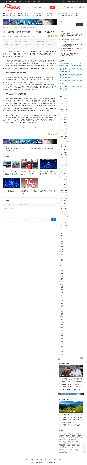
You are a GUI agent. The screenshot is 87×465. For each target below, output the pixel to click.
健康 (72, 15)
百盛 (66, 447)
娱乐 (77, 13)
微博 (82, 7)
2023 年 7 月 (63, 176)
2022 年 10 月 (64, 192)
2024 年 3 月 (63, 163)
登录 (78, 1)
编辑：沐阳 (6, 36)
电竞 (78, 444)
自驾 (57, 13)
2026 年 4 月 (63, 109)
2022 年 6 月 (63, 198)
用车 (25, 15)
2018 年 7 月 (63, 222)
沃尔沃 (62, 442)
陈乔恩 (62, 452)
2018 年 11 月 (64, 214)
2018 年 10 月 (64, 217)
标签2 (78, 434)
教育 (63, 13)
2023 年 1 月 (63, 190)
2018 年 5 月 (63, 228)
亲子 (51, 15)
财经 (24, 1)
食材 (69, 15)
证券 (66, 449)
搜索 (60, 21)
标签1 (72, 434)
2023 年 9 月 (63, 174)
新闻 (5, 1)
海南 (72, 442)
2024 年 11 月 (64, 141)
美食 (63, 15)
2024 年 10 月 (64, 144)
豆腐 (71, 449)
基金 (29, 1)
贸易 (76, 449)
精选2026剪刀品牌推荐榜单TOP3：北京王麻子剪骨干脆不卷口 (29, 191)
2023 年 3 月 (63, 187)
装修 (40, 13)
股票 (39, 1)
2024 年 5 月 (63, 157)
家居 (43, 13)
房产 (33, 13)
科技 (33, 15)
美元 (77, 447)
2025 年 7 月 (63, 120)
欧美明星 (62, 439)
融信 (61, 449)
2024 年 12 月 (64, 139)
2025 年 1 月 (63, 136)
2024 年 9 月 (63, 147)
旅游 (48, 13)
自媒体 (81, 15)
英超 (28, 13)
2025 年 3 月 (63, 130)
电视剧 (81, 13)
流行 (57, 15)
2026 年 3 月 (63, 112)
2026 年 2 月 (63, 114)
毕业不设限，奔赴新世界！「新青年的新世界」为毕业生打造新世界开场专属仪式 (11, 173)
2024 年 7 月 (63, 152)
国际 (20, 1)
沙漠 (67, 442)
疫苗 (61, 447)
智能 (43, 15)
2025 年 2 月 (63, 133)
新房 (37, 13)
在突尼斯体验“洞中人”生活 (69, 422)
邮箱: (25, 219)
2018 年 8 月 (63, 219)
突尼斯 (71, 447)
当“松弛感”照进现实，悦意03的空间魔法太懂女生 (44, 148)
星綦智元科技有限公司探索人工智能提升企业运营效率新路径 (48, 173)
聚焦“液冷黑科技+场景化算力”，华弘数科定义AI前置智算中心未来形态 (15, 149)
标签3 (61, 436)
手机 (37, 15)
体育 (19, 13)
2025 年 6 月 (63, 122)
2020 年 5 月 (63, 211)
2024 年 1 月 (63, 165)
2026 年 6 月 (63, 103)
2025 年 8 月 (63, 117)
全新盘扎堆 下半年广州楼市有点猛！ (71, 425)
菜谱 (66, 15)
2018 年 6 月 (63, 225)
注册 (83, 1)
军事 (10, 1)
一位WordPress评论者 (65, 63)
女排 (22, 13)
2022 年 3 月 (63, 201)
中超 (25, 13)
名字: (6, 219)
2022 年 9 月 (63, 195)
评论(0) (33, 36)
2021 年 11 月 (64, 206)
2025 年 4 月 (63, 128)
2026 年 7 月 (63, 101)
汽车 (19, 15)
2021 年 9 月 (63, 209)
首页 (4, 28)
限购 (67, 452)
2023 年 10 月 (64, 171)
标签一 (67, 436)
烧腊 (77, 442)
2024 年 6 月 (63, 155)
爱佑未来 (62, 444)
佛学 (72, 13)
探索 (40, 15)
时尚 (48, 15)
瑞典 (69, 444)
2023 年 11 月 (64, 168)
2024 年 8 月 (63, 149)
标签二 (79, 436)
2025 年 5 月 (63, 125)
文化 (54, 13)
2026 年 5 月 (63, 106)
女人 (54, 15)
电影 (73, 444)
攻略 (51, 13)
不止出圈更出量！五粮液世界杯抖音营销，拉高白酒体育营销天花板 (29, 173)
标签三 (73, 436)
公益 (69, 13)
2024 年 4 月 (63, 160)
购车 (22, 15)
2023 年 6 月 (63, 179)
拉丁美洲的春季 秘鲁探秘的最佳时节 (70, 411)
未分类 (62, 308)
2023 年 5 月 (63, 182)
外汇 (34, 1)
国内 (15, 1)
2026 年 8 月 (63, 98)
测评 (28, 15)
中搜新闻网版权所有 (40, 462)
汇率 (73, 439)
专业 (61, 434)
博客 (77, 15)
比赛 (69, 439)
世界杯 (67, 434)
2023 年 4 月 (63, 184)
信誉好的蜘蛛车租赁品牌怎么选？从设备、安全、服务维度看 (48, 191)
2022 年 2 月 (63, 203)
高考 (66, 13)
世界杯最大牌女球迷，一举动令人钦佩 (72, 415)
